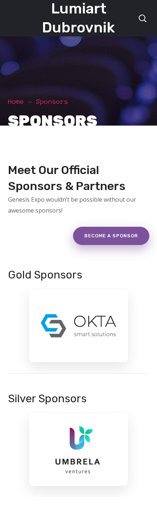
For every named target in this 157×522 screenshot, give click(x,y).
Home (16, 101)
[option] (79, 330)
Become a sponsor (111, 235)
